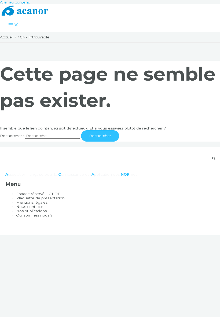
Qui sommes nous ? (34, 215)
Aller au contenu (15, 2)
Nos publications (31, 211)
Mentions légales (31, 202)
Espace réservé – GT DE (38, 194)
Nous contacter (30, 206)
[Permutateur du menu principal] (13, 25)
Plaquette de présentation (40, 198)
